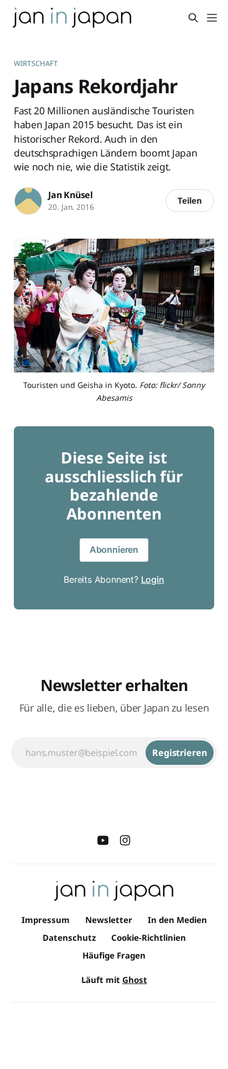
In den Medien (177, 919)
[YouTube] (102, 840)
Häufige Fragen (114, 955)
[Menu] (212, 18)
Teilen (190, 200)
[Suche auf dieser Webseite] (193, 18)
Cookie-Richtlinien (148, 937)
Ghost (134, 979)
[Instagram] (125, 840)
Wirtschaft (36, 63)
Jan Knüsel (70, 195)
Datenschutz (69, 937)
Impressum (46, 919)
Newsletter (108, 919)
